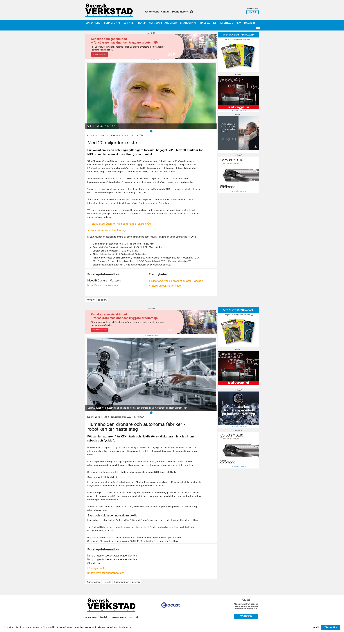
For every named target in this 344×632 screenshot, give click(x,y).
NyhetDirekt (155, 23)
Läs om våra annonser (151, 60)
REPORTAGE (226, 23)
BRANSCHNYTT (189, 23)
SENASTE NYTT (113, 23)
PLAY (239, 23)
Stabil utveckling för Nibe (166, 285)
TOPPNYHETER (93, 23)
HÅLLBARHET (208, 23)
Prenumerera (180, 11)
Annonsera (152, 11)
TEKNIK (142, 23)
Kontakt (165, 11)
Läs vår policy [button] (124, 627)
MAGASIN (249, 23)
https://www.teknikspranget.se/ (105, 572)
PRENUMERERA (246, 616)
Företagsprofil (95, 568)
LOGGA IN (252, 12)
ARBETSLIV (171, 23)
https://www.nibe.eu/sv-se (102, 285)
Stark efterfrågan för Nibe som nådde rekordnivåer (121, 223)
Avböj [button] (316, 627)
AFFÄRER (129, 23)
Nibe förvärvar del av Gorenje (109, 230)
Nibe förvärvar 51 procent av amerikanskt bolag (178, 280)
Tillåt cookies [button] (331, 627)
